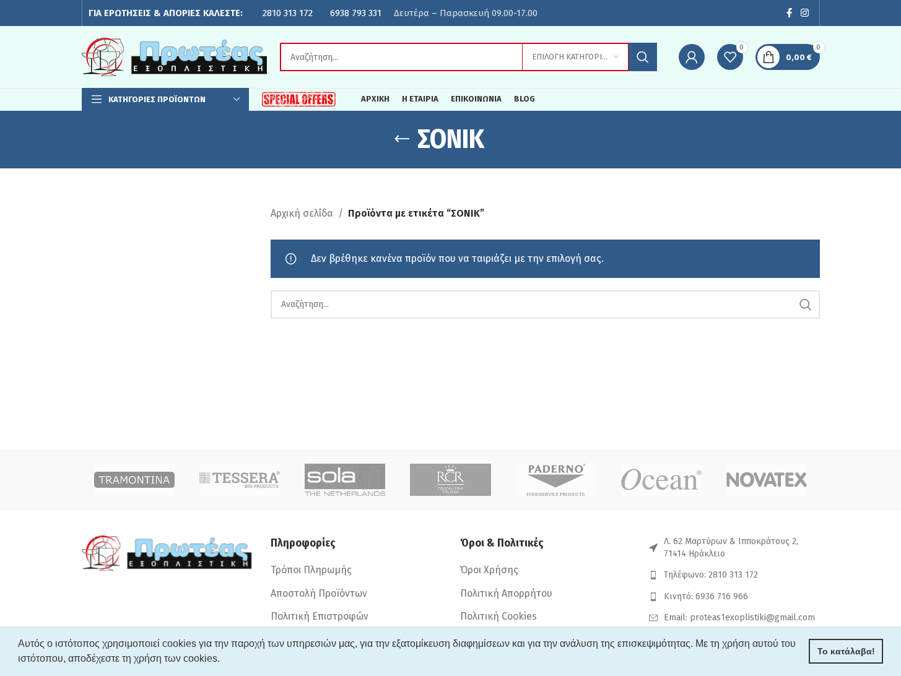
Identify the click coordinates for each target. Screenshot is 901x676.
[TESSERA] (239, 480)
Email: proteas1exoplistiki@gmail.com (739, 617)
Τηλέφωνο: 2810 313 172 (711, 575)
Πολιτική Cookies (498, 616)
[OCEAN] (661, 480)
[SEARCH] (643, 57)
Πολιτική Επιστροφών (319, 616)
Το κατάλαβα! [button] (846, 651)
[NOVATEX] (766, 480)
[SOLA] (345, 480)
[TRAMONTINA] (134, 480)
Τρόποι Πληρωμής (311, 570)
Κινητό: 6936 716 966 (706, 596)
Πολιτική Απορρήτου (506, 593)
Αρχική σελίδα (302, 213)
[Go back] (401, 139)
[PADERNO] (556, 480)
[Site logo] (175, 56)
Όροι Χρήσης (489, 570)
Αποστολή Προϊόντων (319, 593)
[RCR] (450, 480)
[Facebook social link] (788, 13)
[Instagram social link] (804, 13)
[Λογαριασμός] (691, 57)
